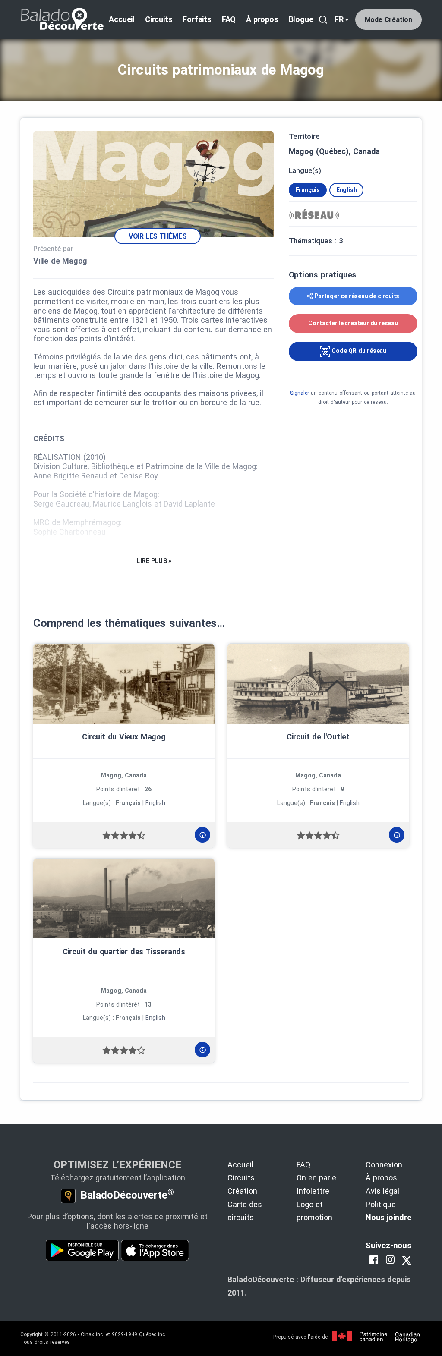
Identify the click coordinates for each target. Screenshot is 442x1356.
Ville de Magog (60, 260)
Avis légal (382, 1191)
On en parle (316, 1177)
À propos (262, 19)
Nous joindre (388, 1217)
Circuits (158, 19)
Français (308, 189)
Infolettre (313, 1191)
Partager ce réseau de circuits (356, 296)
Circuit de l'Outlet (318, 736)
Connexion (384, 1164)
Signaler (299, 393)
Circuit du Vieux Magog (124, 736)
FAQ (229, 19)
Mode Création (388, 20)
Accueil (122, 19)
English (346, 189)
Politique (381, 1204)
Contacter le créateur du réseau (353, 323)
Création (242, 1191)
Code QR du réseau (358, 350)
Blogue (301, 19)
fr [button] (339, 19)
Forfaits (197, 19)
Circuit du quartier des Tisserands (124, 951)
